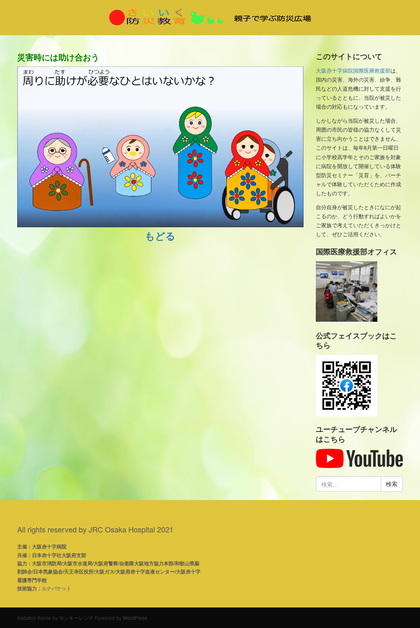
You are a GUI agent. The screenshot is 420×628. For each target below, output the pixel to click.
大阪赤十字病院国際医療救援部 (353, 70)
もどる (160, 235)
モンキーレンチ (76, 617)
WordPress (135, 617)
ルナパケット (56, 588)
